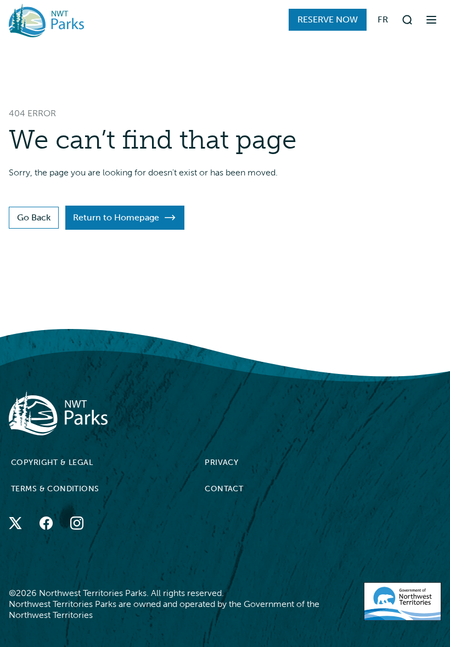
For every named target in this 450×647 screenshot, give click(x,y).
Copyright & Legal (52, 462)
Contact (224, 488)
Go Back (33, 217)
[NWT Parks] (218, 412)
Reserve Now (327, 19)
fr (383, 19)
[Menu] (431, 20)
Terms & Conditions (55, 488)
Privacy (221, 462)
